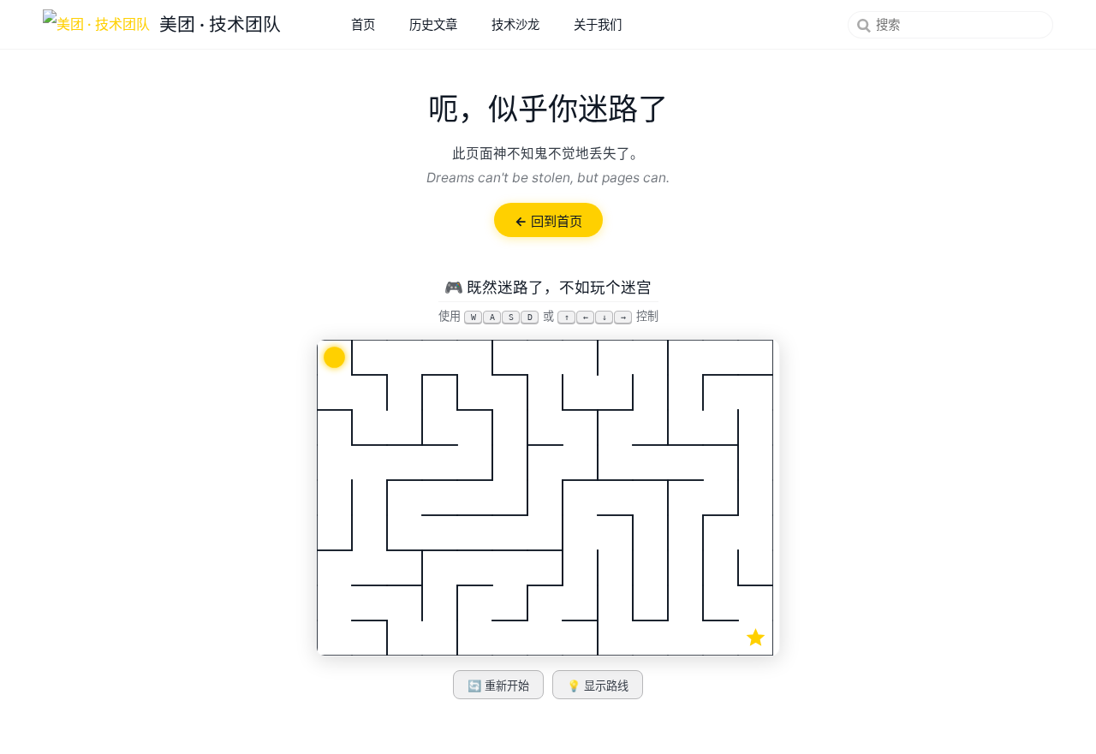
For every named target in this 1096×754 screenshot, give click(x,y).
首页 (363, 24)
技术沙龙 (515, 24)
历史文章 (433, 24)
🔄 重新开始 (498, 686)
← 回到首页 (548, 221)
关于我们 (598, 24)
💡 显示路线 (597, 686)
